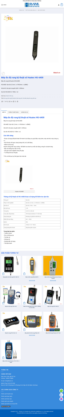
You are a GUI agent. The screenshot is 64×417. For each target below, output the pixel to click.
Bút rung (5, 98)
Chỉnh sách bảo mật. (6, 399)
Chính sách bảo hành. (6, 396)
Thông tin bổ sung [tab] (13, 112)
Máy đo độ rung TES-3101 (11, 306)
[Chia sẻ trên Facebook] (4, 101)
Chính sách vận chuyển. (7, 401)
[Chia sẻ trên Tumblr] (15, 101)
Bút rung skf (19, 98)
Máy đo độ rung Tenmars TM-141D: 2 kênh (11, 361)
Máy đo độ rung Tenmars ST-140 (53, 333)
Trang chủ (21, 10)
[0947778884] (61, 391)
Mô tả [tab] (4, 112)
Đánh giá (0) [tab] (24, 112)
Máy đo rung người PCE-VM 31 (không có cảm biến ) (32, 307)
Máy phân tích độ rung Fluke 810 (32, 333)
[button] (3, 5)
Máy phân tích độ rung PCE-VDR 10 (11, 277)
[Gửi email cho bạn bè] (7, 101)
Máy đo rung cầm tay (31, 98)
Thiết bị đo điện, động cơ (30, 10)
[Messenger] (61, 399)
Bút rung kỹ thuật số (11, 98)
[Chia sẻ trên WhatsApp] (2, 101)
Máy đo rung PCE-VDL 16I (11, 333)
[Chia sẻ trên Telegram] (17, 101)
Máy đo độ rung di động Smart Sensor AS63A (53, 277)
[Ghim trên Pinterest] (9, 101)
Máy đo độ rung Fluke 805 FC (31, 277)
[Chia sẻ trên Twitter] (6, 101)
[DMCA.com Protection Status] (6, 406)
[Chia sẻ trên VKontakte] (11, 101)
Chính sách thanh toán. (7, 394)
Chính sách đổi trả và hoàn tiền (9, 403)
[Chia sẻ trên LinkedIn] (13, 101)
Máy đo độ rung (41, 10)
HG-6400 (24, 98)
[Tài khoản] (59, 5)
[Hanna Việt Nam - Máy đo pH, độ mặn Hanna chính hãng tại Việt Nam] (32, 4)
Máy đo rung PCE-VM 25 (53, 306)
